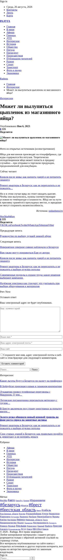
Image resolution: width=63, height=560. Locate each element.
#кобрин (33, 517)
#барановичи (37, 500)
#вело (39, 510)
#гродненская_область (9, 514)
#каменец (24, 517)
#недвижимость (40, 523)
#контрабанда (44, 516)
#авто (11, 500)
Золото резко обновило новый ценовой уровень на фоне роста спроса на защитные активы (29, 418)
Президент (12, 52)
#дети (45, 513)
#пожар (11, 526)
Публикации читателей (19, 58)
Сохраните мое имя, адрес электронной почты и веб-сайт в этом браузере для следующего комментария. (31, 356)
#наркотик (28, 523)
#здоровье (15, 517)
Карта (9, 15)
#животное (54, 513)
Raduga (4, 78)
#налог (20, 523)
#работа (48, 526)
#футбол (37, 529)
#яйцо (11, 216)
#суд (23, 529)
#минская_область (34, 519)
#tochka (4, 216)
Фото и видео (13, 70)
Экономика (12, 73)
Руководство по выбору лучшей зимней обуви (25, 236)
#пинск (3, 526)
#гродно (22, 514)
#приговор (32, 526)
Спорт (9, 64)
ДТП (9, 38)
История (11, 44)
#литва (3, 519)
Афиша (10, 32)
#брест (35, 504)
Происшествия (14, 55)
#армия (26, 500)
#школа (45, 529)
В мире (10, 29)
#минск (21, 519)
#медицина (11, 520)
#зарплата (5, 516)
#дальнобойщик (34, 513)
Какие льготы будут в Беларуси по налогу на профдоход (31, 380)
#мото (45, 520)
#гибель (46, 510)
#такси (29, 529)
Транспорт (12, 67)
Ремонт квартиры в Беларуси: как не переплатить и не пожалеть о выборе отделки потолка (30, 427)
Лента (9, 12)
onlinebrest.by (56, 211)
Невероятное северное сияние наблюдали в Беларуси (29, 247)
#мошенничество (8, 522)
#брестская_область (18, 509)
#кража (55, 516)
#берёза (24, 505)
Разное (10, 61)
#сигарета (4, 529)
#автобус (19, 500)
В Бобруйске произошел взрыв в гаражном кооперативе (31, 386)
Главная (10, 26)
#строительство (14, 529)
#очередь (52, 523)
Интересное (13, 41)
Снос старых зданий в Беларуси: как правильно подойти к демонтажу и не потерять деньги (31, 435)
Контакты (11, 9)
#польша (21, 525)
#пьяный (40, 526)
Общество (12, 47)
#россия (57, 525)
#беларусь (10, 504)
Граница (11, 35)
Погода (10, 49)
